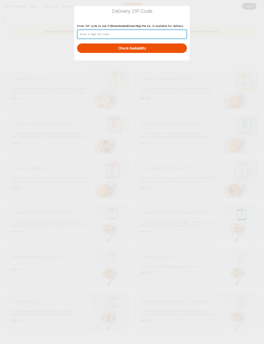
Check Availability (132, 48)
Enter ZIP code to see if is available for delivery (130, 25)
